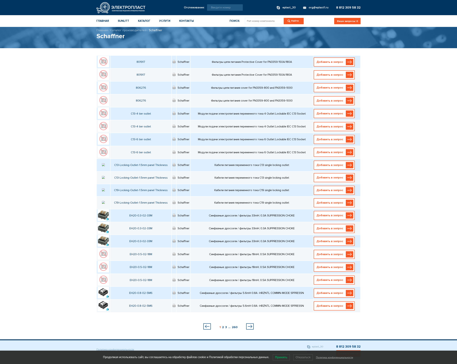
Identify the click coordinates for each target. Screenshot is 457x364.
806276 (141, 88)
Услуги (164, 20)
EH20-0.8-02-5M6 (140, 293)
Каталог (144, 20)
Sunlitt (123, 20)
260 (235, 327)
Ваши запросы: (347, 21)
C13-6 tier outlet (141, 139)
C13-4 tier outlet (141, 113)
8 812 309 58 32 (348, 7)
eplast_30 (317, 346)
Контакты (186, 20)
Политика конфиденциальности (115, 349)
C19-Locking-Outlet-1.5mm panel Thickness (141, 190)
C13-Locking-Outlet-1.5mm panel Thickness (141, 165)
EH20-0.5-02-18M (141, 254)
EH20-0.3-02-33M (140, 215)
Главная (102, 20)
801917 (141, 62)
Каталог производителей (128, 30)
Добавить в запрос (330, 62)
